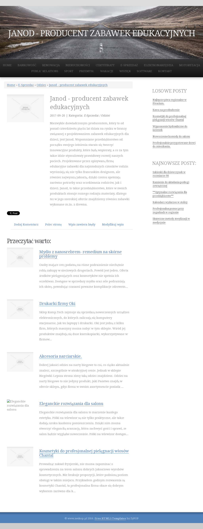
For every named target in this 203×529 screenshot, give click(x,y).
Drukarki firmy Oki (57, 303)
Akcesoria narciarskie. (60, 356)
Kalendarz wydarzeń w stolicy (170, 202)
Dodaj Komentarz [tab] (26, 224)
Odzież (41, 85)
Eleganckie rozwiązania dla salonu (71, 403)
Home (11, 85)
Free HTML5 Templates (110, 518)
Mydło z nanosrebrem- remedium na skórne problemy (80, 254)
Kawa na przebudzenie (166, 110)
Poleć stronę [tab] (53, 224)
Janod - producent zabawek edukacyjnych (78, 85)
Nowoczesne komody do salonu (171, 136)
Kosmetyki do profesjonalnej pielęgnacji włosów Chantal (84, 453)
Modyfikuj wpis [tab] (113, 224)
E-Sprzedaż (26, 85)
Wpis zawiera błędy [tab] (81, 224)
